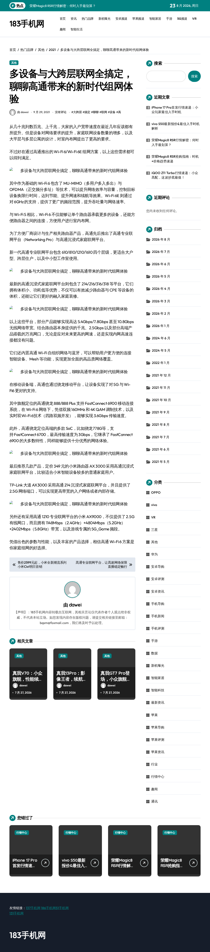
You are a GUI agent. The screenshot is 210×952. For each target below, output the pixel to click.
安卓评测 (157, 579)
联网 (104, 112)
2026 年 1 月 (161, 326)
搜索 (158, 63)
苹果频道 (138, 19)
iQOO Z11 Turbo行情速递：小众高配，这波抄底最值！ (175, 175)
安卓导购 (157, 566)
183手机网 (26, 23)
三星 (154, 530)
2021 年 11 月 (161, 387)
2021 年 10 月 (161, 400)
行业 (154, 764)
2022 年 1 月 (161, 363)
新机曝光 (104, 19)
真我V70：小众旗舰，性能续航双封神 (28, 679)
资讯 (73, 19)
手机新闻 (157, 616)
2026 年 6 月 (161, 264)
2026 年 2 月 (161, 313)
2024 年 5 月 (161, 350)
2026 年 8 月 (161, 239)
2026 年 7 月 (161, 252)
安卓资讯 (157, 591)
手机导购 (157, 604)
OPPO (156, 492)
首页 (63, 19)
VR (194, 19)
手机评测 (157, 628)
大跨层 (77, 112)
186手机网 (48, 908)
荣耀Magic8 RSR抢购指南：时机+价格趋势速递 (175, 158)
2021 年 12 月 (161, 375)
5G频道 (182, 19)
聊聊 (96, 112)
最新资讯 (157, 702)
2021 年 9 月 (161, 412)
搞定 (87, 112)
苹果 (154, 715)
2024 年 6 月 (161, 338)
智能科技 (157, 690)
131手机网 (16, 913)
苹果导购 (157, 727)
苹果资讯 (157, 752)
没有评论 (60, 112)
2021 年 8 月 (161, 424)
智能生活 (76, 29)
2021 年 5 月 (161, 462)
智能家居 (155, 19)
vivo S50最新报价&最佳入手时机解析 (176, 126)
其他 (14, 62)
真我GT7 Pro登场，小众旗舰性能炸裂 (115, 679)
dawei (75, 605)
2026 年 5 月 (161, 276)
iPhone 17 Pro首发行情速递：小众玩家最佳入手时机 (175, 109)
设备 (112, 112)
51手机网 (62, 908)
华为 (154, 554)
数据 (154, 653)
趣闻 (63, 29)
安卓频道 (121, 19)
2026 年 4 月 (161, 289)
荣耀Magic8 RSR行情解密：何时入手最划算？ (175, 142)
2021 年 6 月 (161, 449)
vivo (154, 505)
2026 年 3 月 (161, 301)
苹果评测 (157, 740)
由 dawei (23, 112)
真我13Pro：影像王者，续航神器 (71, 679)
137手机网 (33, 908)
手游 (169, 19)
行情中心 (157, 776)
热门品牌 (88, 19)
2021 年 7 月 (160, 437)
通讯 (154, 801)
